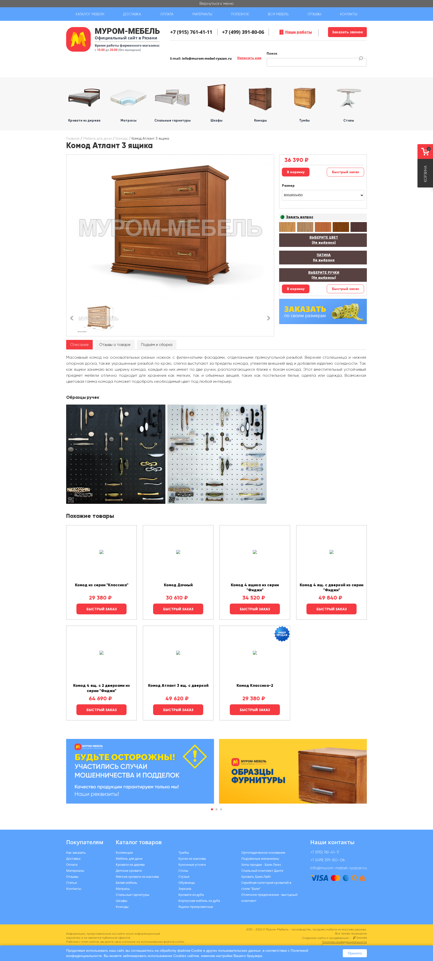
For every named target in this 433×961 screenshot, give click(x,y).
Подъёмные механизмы (260, 858)
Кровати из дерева (130, 864)
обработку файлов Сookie (181, 950)
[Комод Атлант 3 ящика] (170, 228)
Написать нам (249, 58)
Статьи (71, 882)
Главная (72, 138)
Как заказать (76, 852)
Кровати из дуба (191, 894)
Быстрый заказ (345, 172)
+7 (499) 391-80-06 (243, 32)
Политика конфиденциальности (344, 942)
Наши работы (298, 32)
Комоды (122, 138)
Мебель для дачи (97, 138)
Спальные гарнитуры (132, 894)
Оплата (166, 14)
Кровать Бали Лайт (256, 876)
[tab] (79, 345)
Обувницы (186, 882)
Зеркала (184, 888)
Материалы (202, 14)
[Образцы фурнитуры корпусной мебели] (116, 455)
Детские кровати (129, 870)
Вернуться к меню (216, 3)
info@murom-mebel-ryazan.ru (207, 58)
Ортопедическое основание (263, 852)
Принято (355, 953)
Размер (288, 185)
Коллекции (124, 852)
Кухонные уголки (192, 864)
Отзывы (314, 14)
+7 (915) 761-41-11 (191, 32)
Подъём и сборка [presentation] (156, 344)
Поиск (272, 53)
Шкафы (121, 900)
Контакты (348, 14)
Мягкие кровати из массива (137, 876)
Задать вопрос (299, 217)
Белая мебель (126, 882)
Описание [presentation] (79, 344)
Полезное (240, 14)
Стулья (183, 876)
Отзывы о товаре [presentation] (115, 344)
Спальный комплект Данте (262, 870)
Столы (183, 870)
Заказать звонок (347, 32)
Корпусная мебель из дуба (199, 900)
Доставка (132, 14)
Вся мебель (278, 14)
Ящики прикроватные (195, 906)
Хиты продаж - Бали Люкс (261, 864)
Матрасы (123, 888)
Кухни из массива (192, 858)
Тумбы (183, 852)
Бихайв (362, 937)
